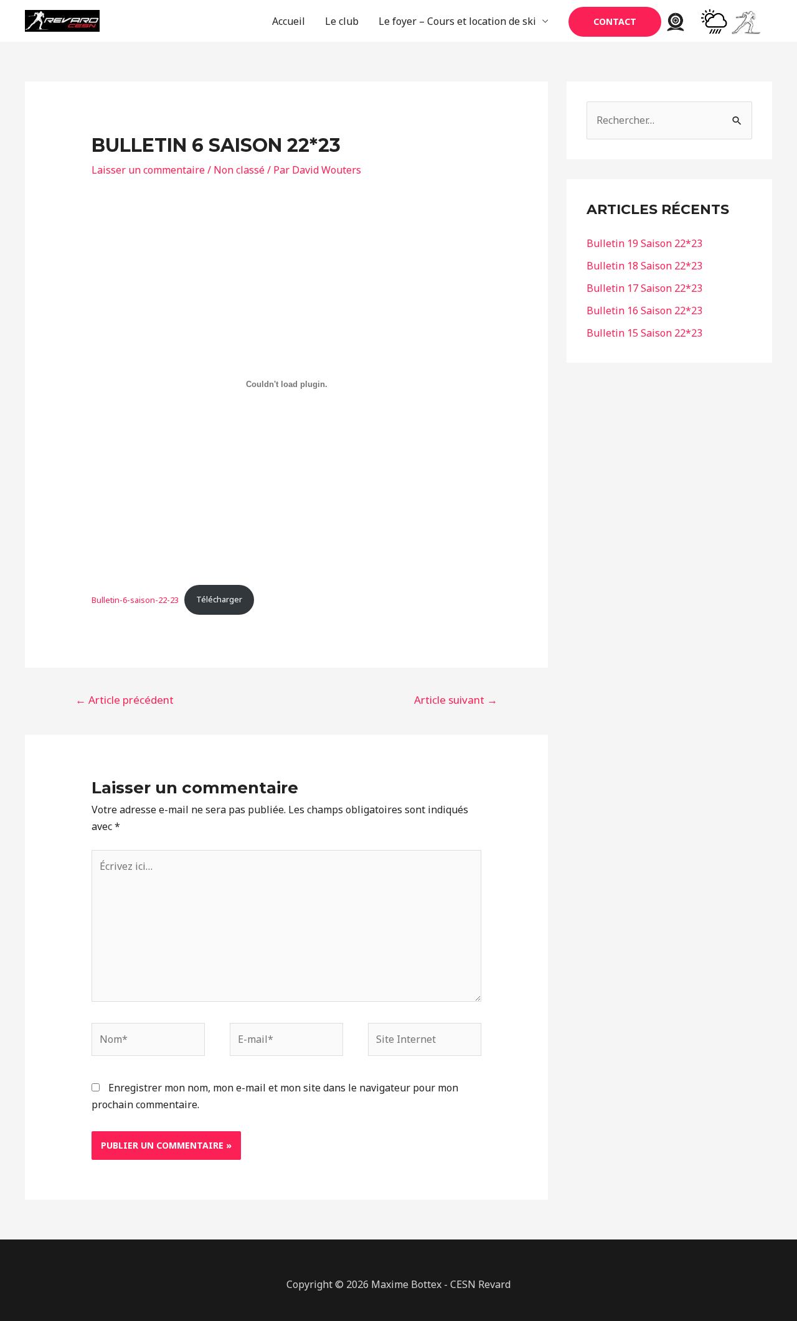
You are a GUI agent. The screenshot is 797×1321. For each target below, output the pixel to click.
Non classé (239, 170)
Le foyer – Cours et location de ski (457, 21)
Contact (614, 21)
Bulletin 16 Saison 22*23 (644, 310)
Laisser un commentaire (148, 170)
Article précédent (124, 700)
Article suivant (456, 700)
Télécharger (219, 599)
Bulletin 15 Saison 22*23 (644, 333)
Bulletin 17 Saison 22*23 (644, 288)
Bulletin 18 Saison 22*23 (644, 266)
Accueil (288, 21)
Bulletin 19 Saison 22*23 (644, 243)
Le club (342, 21)
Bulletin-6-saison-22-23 (135, 599)
